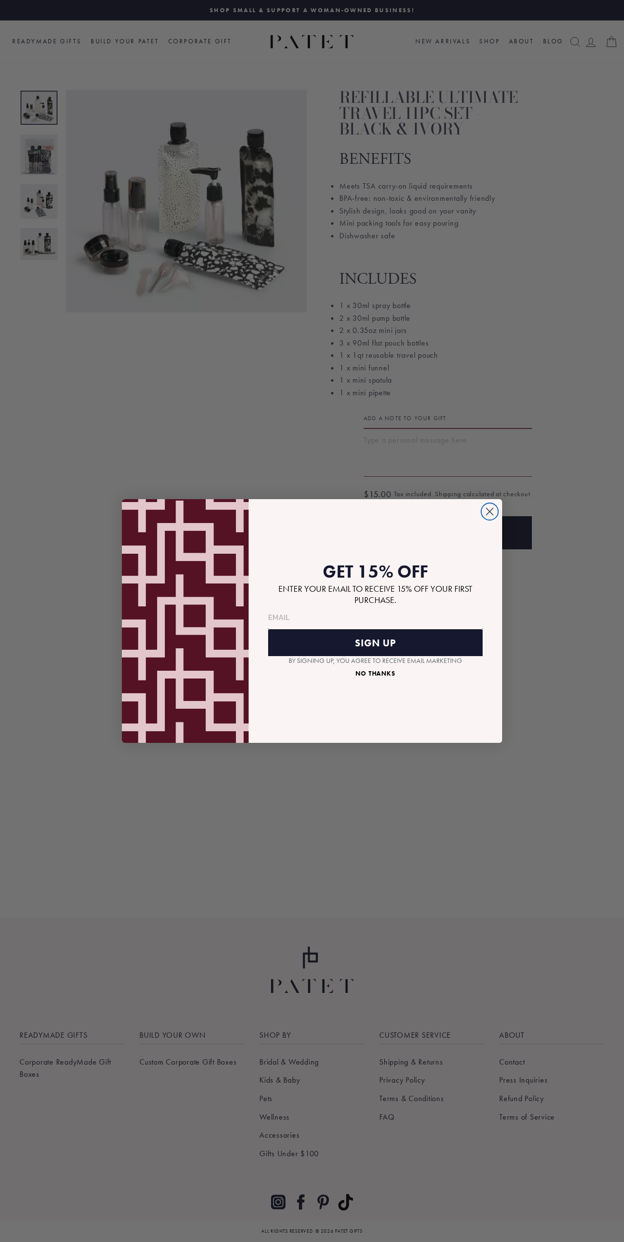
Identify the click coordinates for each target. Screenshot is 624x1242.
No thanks (375, 673)
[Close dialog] (489, 511)
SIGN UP (375, 643)
